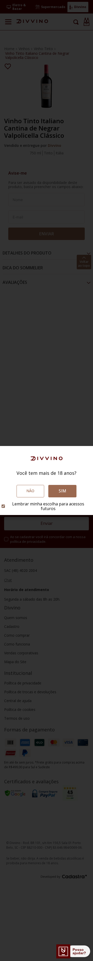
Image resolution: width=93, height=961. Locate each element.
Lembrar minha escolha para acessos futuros (48, 506)
